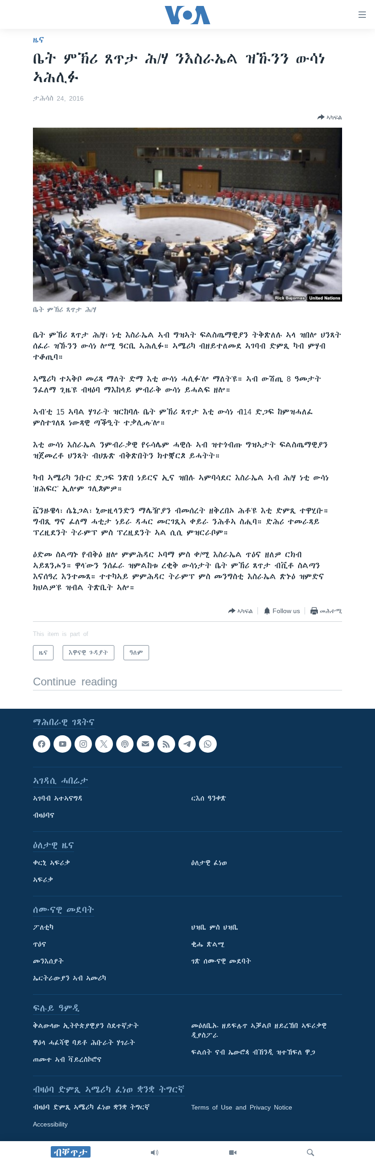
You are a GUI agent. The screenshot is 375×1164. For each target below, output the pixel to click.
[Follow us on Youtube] (62, 744)
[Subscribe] (145, 744)
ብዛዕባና (43, 816)
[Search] (310, 1152)
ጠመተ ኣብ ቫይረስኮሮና (67, 1060)
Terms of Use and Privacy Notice (241, 1108)
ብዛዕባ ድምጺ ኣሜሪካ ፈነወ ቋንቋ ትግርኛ (91, 1108)
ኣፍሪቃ (43, 880)
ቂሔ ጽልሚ (208, 945)
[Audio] (154, 1152)
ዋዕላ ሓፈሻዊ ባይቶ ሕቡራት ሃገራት (84, 1043)
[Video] (232, 1152)
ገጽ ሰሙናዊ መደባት (221, 962)
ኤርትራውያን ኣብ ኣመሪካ (69, 979)
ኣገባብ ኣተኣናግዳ (58, 799)
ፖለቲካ (43, 928)
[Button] (329, 117)
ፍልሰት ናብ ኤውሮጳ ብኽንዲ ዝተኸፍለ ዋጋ (253, 1053)
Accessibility (50, 1125)
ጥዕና (39, 945)
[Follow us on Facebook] (41, 744)
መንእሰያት (48, 962)
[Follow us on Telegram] (187, 744)
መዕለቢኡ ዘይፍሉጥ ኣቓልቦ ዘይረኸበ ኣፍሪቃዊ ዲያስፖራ (259, 1031)
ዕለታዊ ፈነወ (209, 863)
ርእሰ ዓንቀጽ (208, 799)
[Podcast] (125, 744)
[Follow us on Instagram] (83, 744)
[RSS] (166, 744)
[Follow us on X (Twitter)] (103, 744)
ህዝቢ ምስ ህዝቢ (214, 928)
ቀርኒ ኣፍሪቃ (51, 863)
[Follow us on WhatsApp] (207, 744)
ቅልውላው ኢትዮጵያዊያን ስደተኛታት (86, 1026)
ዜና (38, 39)
